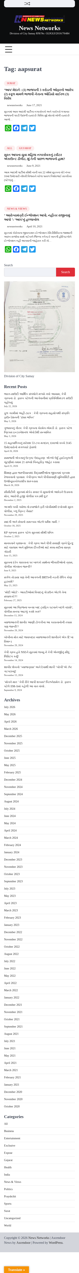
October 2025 (12, 750)
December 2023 (13, 859)
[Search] (72, 49)
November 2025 (13, 743)
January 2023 (11, 924)
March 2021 (11, 1070)
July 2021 (9, 1041)
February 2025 (12, 772)
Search (8, 265)
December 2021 (13, 1004)
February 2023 (12, 917)
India (7, 1174)
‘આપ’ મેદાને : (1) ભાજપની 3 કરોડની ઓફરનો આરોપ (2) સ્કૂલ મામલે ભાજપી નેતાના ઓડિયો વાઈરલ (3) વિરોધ (38, 94)
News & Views (17, 208)
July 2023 (9, 888)
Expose (8, 1152)
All (9, 148)
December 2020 (13, 1091)
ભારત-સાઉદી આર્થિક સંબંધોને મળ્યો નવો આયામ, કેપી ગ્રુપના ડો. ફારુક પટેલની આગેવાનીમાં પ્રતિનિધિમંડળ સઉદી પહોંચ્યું (38, 398)
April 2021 (10, 1062)
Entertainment (12, 1138)
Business (9, 1131)
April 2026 (10, 721)
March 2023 (11, 910)
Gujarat (25, 148)
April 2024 (10, 830)
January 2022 (11, 997)
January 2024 (11, 852)
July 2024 (9, 808)
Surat (11, 83)
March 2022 (11, 990)
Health (8, 1167)
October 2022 (12, 946)
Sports (7, 1203)
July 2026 (9, 707)
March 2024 (11, 837)
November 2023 (13, 866)
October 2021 (12, 1019)
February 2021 (12, 1077)
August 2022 (11, 954)
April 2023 (10, 903)
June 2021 (10, 1048)
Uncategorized (12, 1218)
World (7, 1225)
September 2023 (13, 881)
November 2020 (13, 1099)
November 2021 (13, 1012)
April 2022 (10, 983)
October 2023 (12, 874)
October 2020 (12, 1106)
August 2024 (11, 801)
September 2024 (13, 794)
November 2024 (13, 786)
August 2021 (11, 1033)
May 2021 (10, 1055)
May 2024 (10, 823)
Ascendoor (23, 1242)
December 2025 (13, 736)
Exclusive (9, 1145)
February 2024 (12, 845)
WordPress (56, 1242)
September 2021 (13, 1026)
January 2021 (11, 1084)
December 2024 (13, 779)
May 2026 (10, 714)
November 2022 (13, 939)
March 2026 (11, 728)
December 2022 (13, 932)
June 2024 (10, 816)
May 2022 (10, 975)
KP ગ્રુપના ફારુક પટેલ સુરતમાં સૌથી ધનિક (29, 532)
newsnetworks (14, 105)
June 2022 (10, 968)
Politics (8, 1189)
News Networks (39, 27)
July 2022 (9, 961)
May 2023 (10, 895)
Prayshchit (10, 1196)
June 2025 (10, 757)
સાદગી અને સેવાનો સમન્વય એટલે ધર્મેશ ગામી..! (32, 521)
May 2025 (10, 765)
